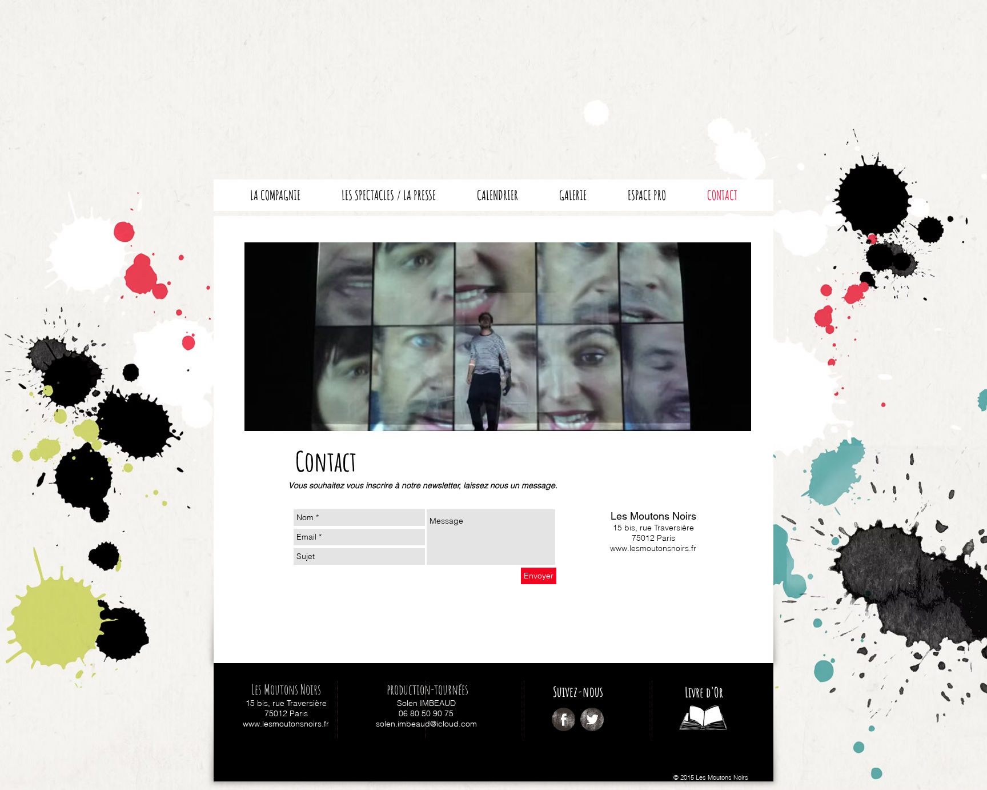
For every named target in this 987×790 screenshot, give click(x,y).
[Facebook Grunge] (563, 719)
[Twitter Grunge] (592, 719)
